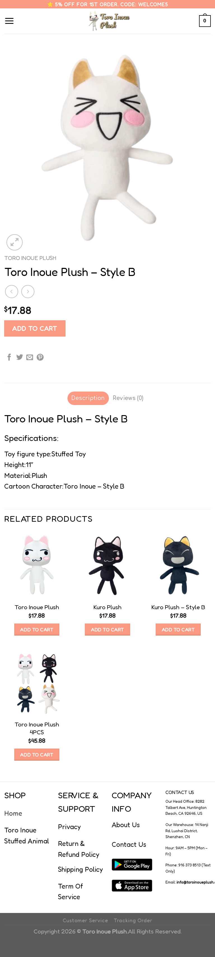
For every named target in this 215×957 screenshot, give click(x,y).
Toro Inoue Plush (30, 257)
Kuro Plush (107, 607)
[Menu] (9, 21)
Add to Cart (34, 328)
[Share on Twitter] (19, 358)
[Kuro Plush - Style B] (178, 564)
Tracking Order (133, 920)
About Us (126, 825)
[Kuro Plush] (107, 564)
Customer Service (85, 920)
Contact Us (129, 844)
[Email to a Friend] (29, 358)
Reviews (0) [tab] (128, 398)
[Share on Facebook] (9, 358)
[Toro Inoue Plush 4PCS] (36, 682)
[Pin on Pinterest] (40, 358)
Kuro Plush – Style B (178, 607)
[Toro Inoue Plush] (107, 21)
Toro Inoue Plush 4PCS (37, 728)
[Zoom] (14, 242)
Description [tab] (88, 398)
